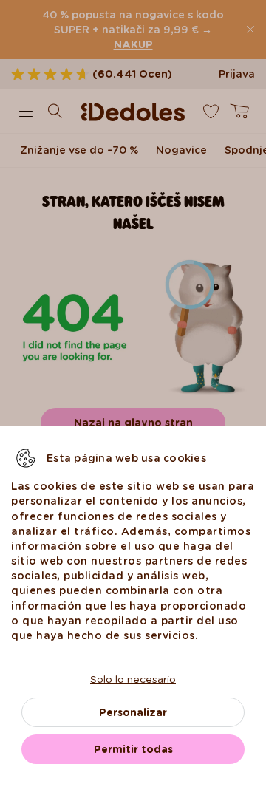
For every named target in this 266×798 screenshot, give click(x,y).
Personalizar (133, 712)
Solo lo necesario (133, 679)
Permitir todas (133, 749)
